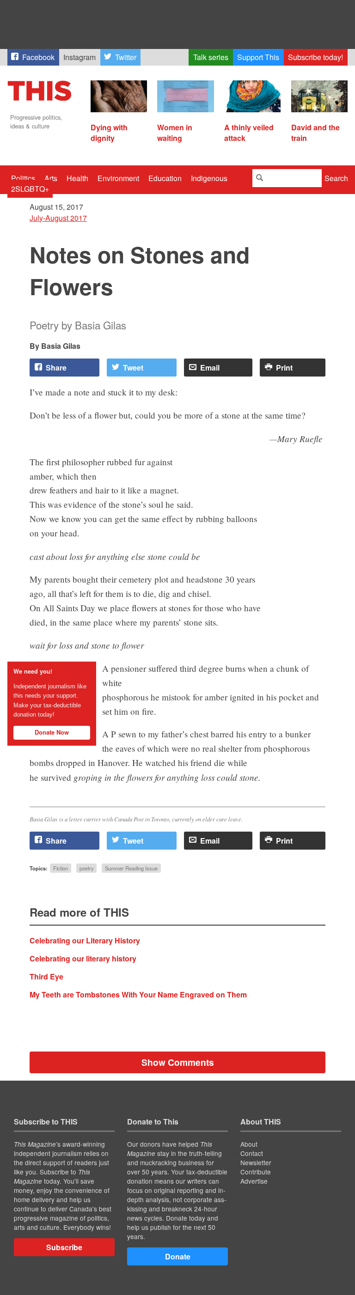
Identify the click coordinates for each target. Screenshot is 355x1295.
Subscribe (64, 1247)
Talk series (210, 57)
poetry (87, 868)
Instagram (79, 57)
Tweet (133, 367)
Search (336, 178)
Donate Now (52, 732)
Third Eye (46, 976)
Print (284, 367)
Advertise (254, 1181)
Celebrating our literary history (83, 958)
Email (210, 367)
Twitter (125, 57)
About (248, 1144)
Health (77, 178)
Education (165, 178)
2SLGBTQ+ (30, 188)
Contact (251, 1153)
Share (56, 367)
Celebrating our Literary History (85, 940)
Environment (118, 178)
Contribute (255, 1171)
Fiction (60, 868)
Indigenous (209, 178)
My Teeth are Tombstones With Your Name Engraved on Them (138, 994)
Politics (23, 178)
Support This (258, 57)
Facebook (38, 57)
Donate (177, 1256)
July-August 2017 (58, 218)
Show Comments (177, 1062)
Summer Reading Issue (131, 868)
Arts (50, 178)
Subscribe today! (315, 57)
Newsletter (255, 1162)
